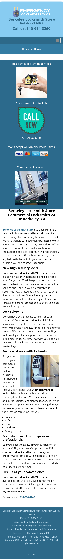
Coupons (31, 533)
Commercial (35, 529)
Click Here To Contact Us (31, 103)
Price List (33, 537)
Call (32, 554)
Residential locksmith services (31, 64)
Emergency (18, 533)
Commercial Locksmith (31, 167)
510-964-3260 (38, 28)
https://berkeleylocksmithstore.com (31, 522)
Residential (20, 529)
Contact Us (44, 533)
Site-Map (44, 537)
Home (25, 49)
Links (54, 537)
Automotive (50, 529)
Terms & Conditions (16, 537)
